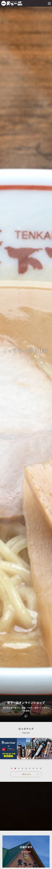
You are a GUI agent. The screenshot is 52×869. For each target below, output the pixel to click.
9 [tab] (40, 768)
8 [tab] (37, 768)
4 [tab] (22, 768)
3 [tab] (19, 768)
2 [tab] (15, 768)
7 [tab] (33, 768)
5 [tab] (26, 768)
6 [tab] (29, 768)
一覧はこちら (26, 774)
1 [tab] (11, 768)
